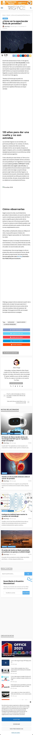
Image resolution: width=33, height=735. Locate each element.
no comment (22, 26)
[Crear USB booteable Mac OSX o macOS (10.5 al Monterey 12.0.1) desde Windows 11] (5, 670)
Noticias (10, 433)
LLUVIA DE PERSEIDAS (10, 324)
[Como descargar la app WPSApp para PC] (5, 663)
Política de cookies (16, 732)
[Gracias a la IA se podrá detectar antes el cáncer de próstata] (16, 464)
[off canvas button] (2, 8)
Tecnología (18, 433)
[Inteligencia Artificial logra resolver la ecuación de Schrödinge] (16, 502)
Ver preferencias (16, 729)
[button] (30, 702)
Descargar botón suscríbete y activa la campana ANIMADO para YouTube (21, 685)
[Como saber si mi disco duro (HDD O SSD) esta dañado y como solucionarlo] (5, 695)
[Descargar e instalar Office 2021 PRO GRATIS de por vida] (16, 649)
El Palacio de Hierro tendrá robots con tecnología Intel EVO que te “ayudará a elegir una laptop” (15, 438)
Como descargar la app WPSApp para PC (21, 661)
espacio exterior (21, 322)
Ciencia (5, 18)
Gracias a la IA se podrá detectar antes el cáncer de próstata (16, 477)
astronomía (11, 322)
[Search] (30, 8)
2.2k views (5, 28)
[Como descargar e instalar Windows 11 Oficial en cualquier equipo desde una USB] (5, 679)
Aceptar (16, 719)
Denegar (16, 724)
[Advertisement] (16, 110)
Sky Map (19, 256)
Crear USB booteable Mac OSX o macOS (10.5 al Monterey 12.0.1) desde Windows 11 (20, 670)
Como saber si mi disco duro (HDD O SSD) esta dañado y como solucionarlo (21, 693)
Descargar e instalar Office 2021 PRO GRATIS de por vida (14, 654)
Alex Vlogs (7, 26)
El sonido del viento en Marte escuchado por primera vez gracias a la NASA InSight (16, 551)
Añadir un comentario (11, 352)
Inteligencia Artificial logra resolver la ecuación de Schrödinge (14, 515)
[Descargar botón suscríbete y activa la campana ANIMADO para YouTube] (5, 687)
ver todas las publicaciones (16, 383)
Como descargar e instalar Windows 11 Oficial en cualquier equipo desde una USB (21, 678)
